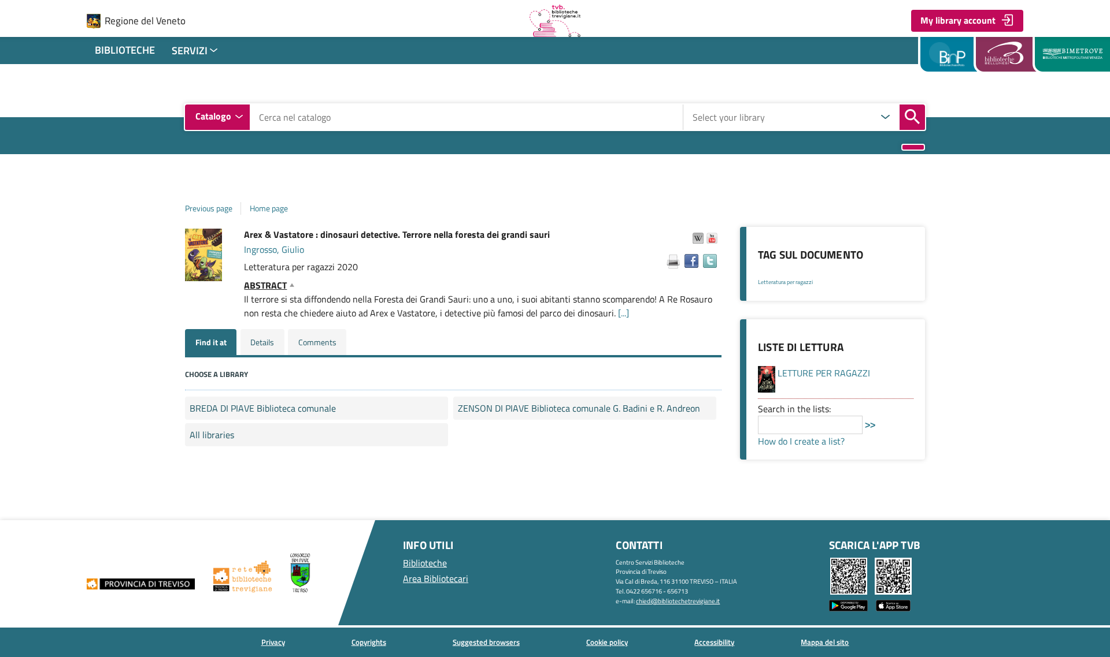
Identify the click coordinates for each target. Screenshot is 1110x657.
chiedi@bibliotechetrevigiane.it (678, 601)
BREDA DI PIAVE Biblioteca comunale (263, 408)
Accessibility (714, 642)
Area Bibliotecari (435, 578)
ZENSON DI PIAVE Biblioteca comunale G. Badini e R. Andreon (579, 408)
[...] (623, 313)
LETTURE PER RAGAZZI (824, 373)
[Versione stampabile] (673, 261)
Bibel (1008, 54)
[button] (698, 238)
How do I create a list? (801, 441)
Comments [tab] (317, 342)
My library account (958, 20)
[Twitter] (710, 261)
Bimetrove (1072, 54)
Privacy (273, 642)
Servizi (190, 50)
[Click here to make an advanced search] (913, 147)
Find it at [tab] (211, 342)
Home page (269, 208)
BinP (948, 54)
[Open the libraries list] (886, 117)
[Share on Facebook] (691, 261)
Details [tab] (262, 342)
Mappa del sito (825, 642)
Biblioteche (125, 50)
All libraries (212, 435)
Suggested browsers (486, 642)
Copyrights (369, 642)
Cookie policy (607, 642)
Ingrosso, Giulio (274, 249)
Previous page (208, 208)
